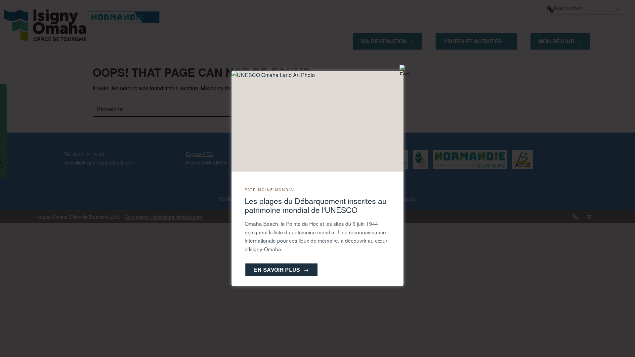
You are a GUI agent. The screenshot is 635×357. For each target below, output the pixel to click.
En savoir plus (281, 269)
